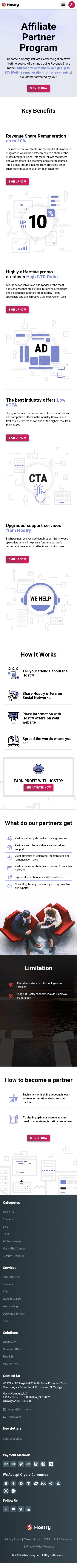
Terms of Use (32, 1539)
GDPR (47, 1539)
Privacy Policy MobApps (40, 1546)
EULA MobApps (63, 1539)
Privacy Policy (13, 1539)
